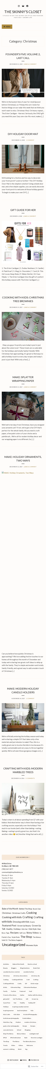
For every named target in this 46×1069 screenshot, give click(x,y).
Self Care (22, 933)
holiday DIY (31, 1003)
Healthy (9, 929)
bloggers (14, 968)
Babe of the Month (10, 909)
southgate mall (34, 1034)
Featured (22, 991)
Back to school (32, 964)
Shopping (27, 1030)
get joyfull (6, 999)
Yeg (26, 1049)
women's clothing (8, 1049)
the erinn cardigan (36, 1038)
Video (13, 1045)
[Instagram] (19, 5)
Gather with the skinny (35, 995)
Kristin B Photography (30, 1014)
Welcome (30, 1045)
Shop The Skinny (8, 1034)
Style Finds (16, 937)
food (30, 991)
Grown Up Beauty (24, 926)
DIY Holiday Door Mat (23, 134)
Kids (32, 1010)
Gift (27, 999)
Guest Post (6, 1003)
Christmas (6, 913)
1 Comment (30, 140)
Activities (6, 964)
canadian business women (11, 972)
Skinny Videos (32, 932)
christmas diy (35, 976)
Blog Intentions (25, 968)
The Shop (26, 936)
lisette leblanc (27, 1018)
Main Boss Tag (7, 1022)
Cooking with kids (12, 917)
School (19, 1030)
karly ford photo (22, 1010)
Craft (28, 979)
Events (32, 922)
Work (19, 1049)
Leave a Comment (30, 64)
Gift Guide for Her (23, 210)
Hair (15, 1003)
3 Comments (30, 778)
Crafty (19, 983)
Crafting (28, 917)
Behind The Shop (25, 909)
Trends (5, 1045)
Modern (18, 1022)
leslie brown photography (11, 1018)
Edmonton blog (15, 987)
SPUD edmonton (15, 1038)
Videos (21, 1045)
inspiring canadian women (20, 1007)
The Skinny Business (29, 1041)
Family (5, 991)
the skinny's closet (23, 12)
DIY (26, 983)
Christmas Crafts (18, 913)
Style (25, 1038)
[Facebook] (27, 5)
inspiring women (8, 1010)
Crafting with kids (8, 983)
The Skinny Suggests (15, 940)
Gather (22, 995)
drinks (5, 987)
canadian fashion (28, 972)
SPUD (5, 1038)
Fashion (13, 991)
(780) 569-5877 (7, 869)
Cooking (31, 912)
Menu (8, 27)
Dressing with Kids (21, 922)
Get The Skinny (17, 999)
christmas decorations (20, 976)
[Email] (23, 5)
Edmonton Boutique (30, 987)
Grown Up (35, 999)
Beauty (5, 968)
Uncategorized (13, 944)
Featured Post (9, 925)
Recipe (25, 1026)
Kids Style (33, 929)
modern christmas (30, 1022)
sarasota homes (8, 1030)
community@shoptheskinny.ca (12, 872)
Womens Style (32, 945)
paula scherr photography (11, 1026)
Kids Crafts (6, 1014)
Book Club (37, 909)
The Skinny (16, 1041)
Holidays (17, 929)
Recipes (14, 932)
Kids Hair (25, 929)
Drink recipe (34, 983)
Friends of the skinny (9, 995)
